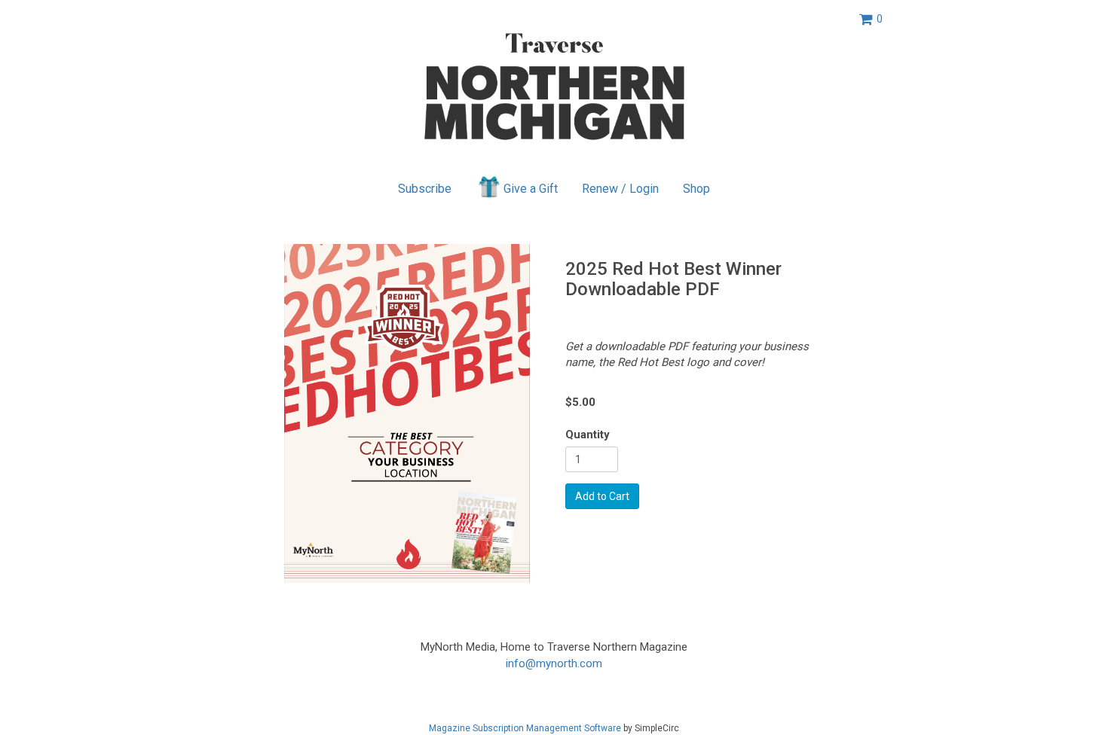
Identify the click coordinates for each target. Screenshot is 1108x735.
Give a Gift (530, 188)
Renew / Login (620, 188)
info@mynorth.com (554, 663)
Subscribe (424, 188)
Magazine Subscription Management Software (525, 728)
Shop (696, 188)
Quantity (587, 434)
